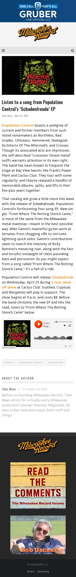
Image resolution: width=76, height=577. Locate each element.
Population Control (30, 362)
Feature (8, 362)
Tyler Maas (7, 115)
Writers (31, 571)
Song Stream (55, 362)
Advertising (43, 571)
